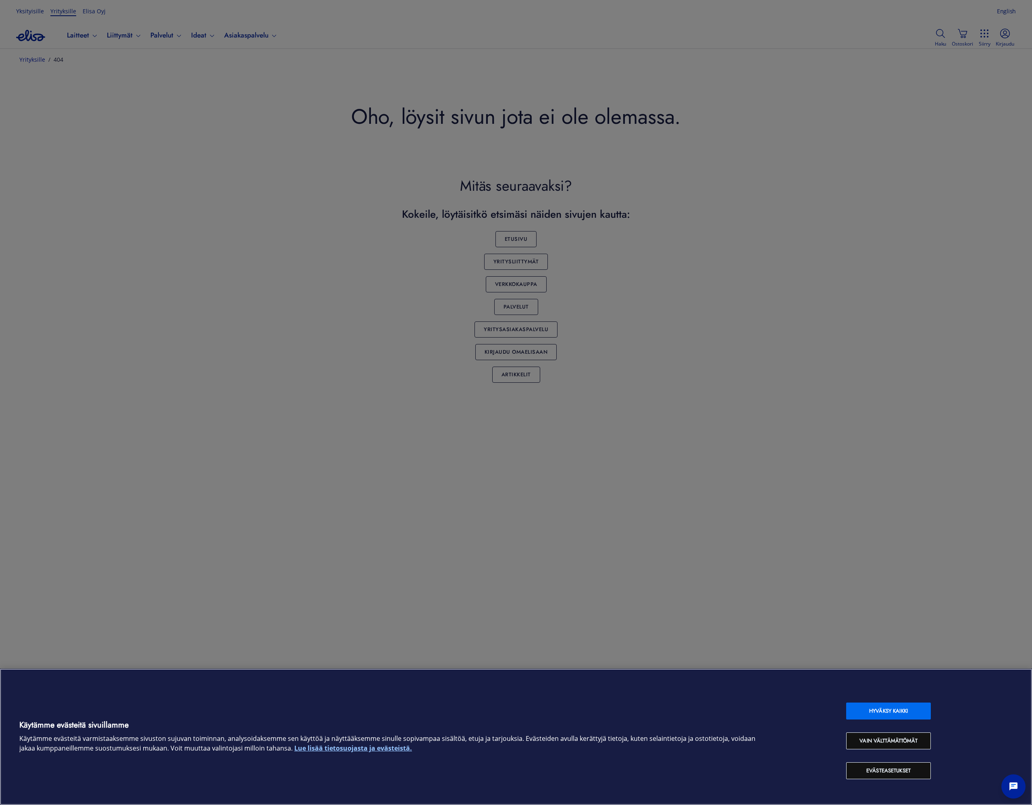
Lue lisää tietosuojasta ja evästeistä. (353, 748)
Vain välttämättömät (888, 741)
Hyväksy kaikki (888, 711)
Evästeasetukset (888, 770)
